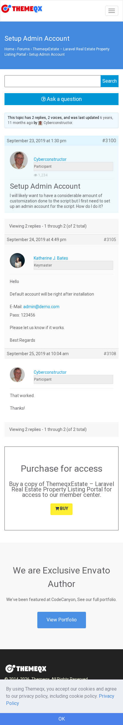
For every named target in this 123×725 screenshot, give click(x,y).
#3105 (110, 239)
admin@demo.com (41, 306)
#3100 (109, 140)
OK (62, 719)
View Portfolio (62, 620)
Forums (23, 49)
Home (9, 49)
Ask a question (64, 99)
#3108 (110, 353)
